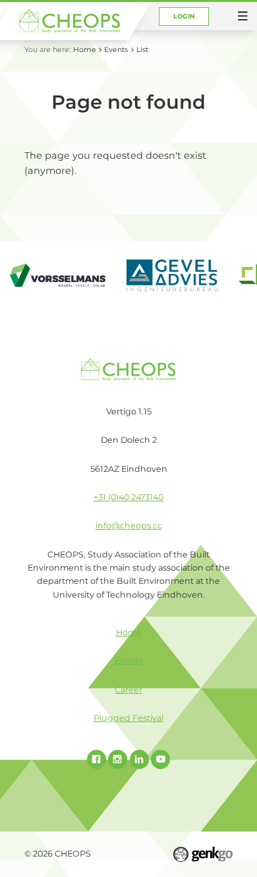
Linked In (139, 759)
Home (84, 49)
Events (116, 49)
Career (128, 689)
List (142, 49)
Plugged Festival (128, 718)
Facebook (96, 759)
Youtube (160, 759)
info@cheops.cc (129, 525)
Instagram (117, 759)
